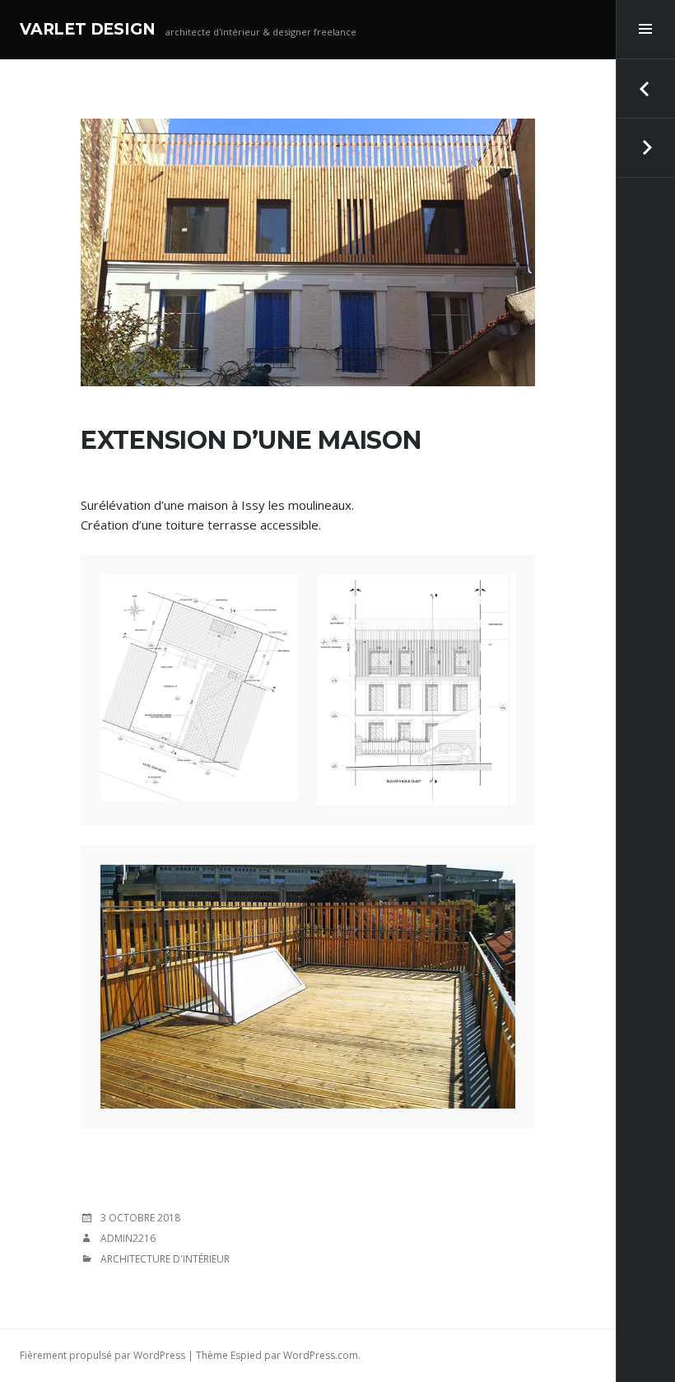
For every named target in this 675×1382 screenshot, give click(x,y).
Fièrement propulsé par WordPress (102, 1355)
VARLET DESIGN (88, 29)
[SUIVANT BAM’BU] (645, 148)
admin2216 (128, 1238)
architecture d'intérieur (165, 1259)
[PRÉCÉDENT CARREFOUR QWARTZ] (645, 89)
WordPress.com (320, 1355)
